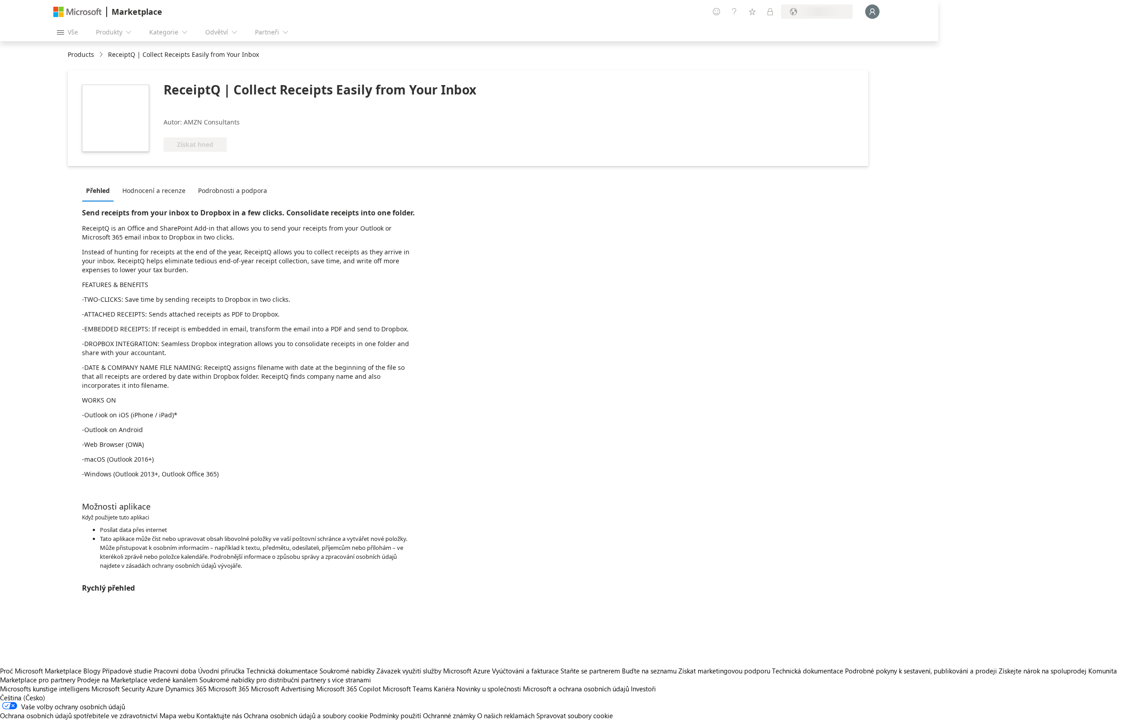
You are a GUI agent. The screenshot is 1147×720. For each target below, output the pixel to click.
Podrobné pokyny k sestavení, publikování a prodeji (921, 670)
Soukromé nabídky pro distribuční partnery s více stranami (285, 679)
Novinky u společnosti (489, 688)
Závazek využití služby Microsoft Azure (434, 670)
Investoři (643, 688)
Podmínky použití (395, 715)
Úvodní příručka (221, 670)
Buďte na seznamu (649, 670)
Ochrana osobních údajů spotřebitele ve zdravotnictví (79, 715)
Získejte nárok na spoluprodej (1043, 670)
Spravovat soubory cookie (574, 715)
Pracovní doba (175, 670)
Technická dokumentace (282, 670)
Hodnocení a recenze (153, 190)
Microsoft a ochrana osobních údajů (576, 688)
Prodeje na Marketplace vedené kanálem (137, 679)
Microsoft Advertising (283, 688)
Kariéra (444, 688)
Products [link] (81, 54)
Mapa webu (177, 715)
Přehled (98, 190)
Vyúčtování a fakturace (525, 670)
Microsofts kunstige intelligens (45, 688)
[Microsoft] (77, 12)
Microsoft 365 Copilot (348, 688)
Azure (155, 688)
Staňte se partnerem (590, 670)
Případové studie (127, 670)
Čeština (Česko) (22, 697)
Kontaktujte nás (219, 715)
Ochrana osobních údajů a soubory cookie (306, 715)
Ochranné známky (449, 715)
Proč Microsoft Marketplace (41, 670)
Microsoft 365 (228, 688)
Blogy (91, 670)
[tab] (100, 190)
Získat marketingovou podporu (724, 670)
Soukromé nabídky (347, 670)
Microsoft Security (118, 688)
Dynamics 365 (186, 688)
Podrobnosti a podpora (232, 190)
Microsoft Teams (407, 688)
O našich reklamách (506, 715)
